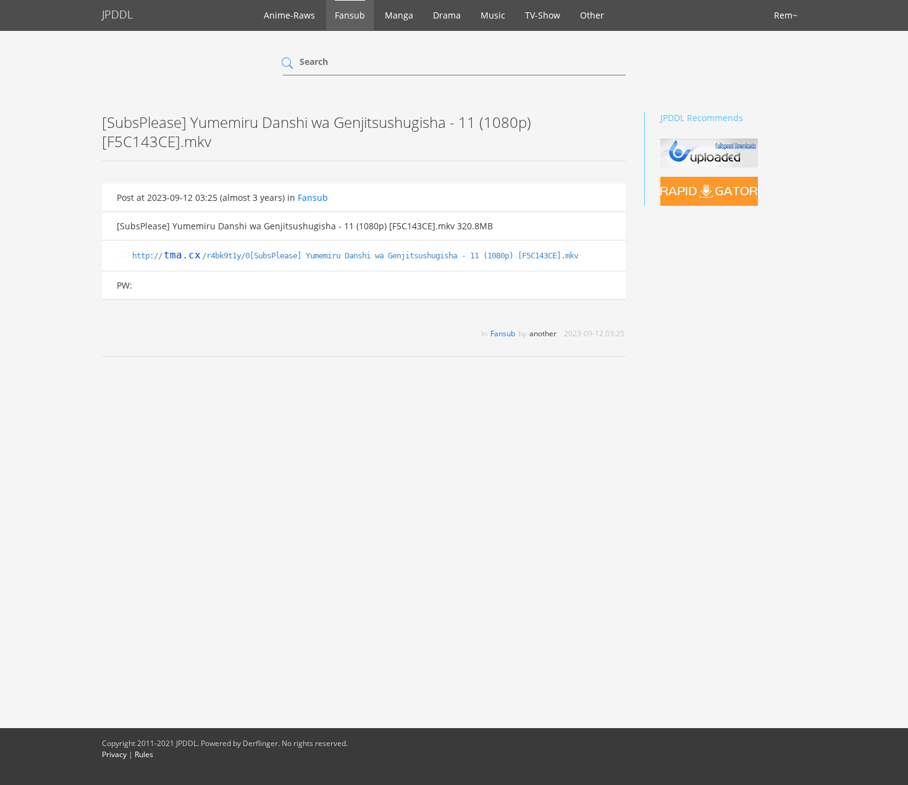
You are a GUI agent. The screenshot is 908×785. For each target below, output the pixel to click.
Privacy (114, 754)
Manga (399, 15)
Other (592, 15)
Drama (447, 15)
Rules (144, 754)
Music (493, 15)
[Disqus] (364, 526)
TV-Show (542, 15)
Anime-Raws (289, 15)
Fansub (350, 15)
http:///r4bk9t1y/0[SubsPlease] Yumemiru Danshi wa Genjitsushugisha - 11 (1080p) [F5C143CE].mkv (355, 255)
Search (314, 61)
